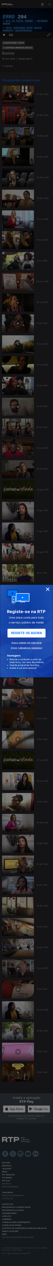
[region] (26, 633)
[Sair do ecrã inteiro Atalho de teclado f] (48, 1262)
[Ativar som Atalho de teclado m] (11, 1262)
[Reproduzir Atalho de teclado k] (4, 1262)
